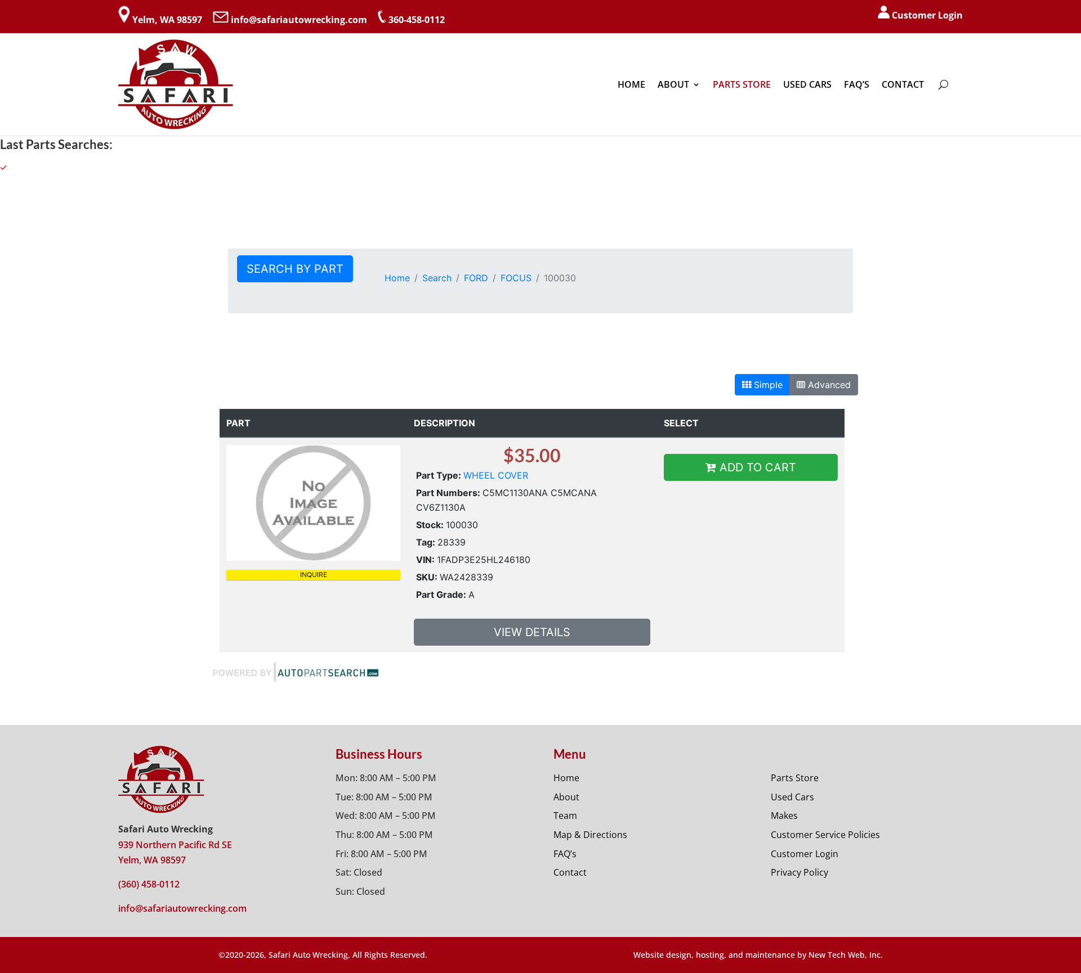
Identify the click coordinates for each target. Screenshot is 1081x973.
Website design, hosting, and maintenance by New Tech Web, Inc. (758, 954)
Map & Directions (590, 834)
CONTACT (903, 84)
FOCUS (516, 277)
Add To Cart (756, 467)
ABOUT (673, 84)
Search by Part (295, 269)
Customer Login (927, 15)
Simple (767, 384)
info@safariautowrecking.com (299, 19)
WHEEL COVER (495, 475)
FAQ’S (856, 84)
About (566, 797)
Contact (570, 872)
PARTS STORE (742, 84)
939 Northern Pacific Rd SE (175, 845)
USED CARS (807, 84)
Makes (784, 815)
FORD (476, 277)
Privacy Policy (799, 872)
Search (437, 277)
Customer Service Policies (825, 834)
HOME (631, 84)
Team (565, 815)
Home (397, 277)
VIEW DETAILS (532, 632)
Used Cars (792, 797)
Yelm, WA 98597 (167, 19)
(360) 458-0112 (149, 884)
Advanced (828, 384)
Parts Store (795, 778)
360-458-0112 (416, 19)
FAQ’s (565, 854)
